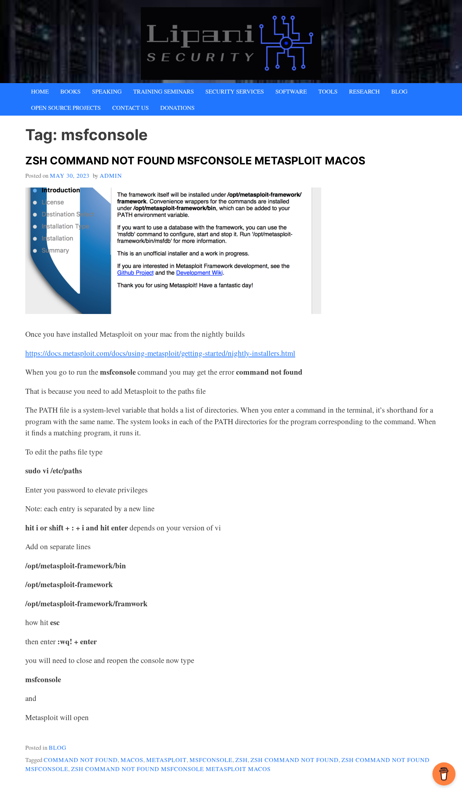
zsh (241, 760)
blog (57, 747)
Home (40, 91)
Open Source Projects (66, 107)
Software (291, 91)
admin (111, 175)
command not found (81, 760)
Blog (399, 91)
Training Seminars (163, 91)
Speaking (107, 91)
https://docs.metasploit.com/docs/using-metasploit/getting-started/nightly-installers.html (160, 353)
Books (70, 91)
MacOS (132, 760)
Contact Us (130, 107)
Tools (327, 91)
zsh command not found (294, 760)
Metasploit (166, 760)
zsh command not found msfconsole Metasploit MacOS (195, 160)
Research (364, 91)
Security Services (234, 91)
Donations (177, 107)
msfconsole (210, 760)
